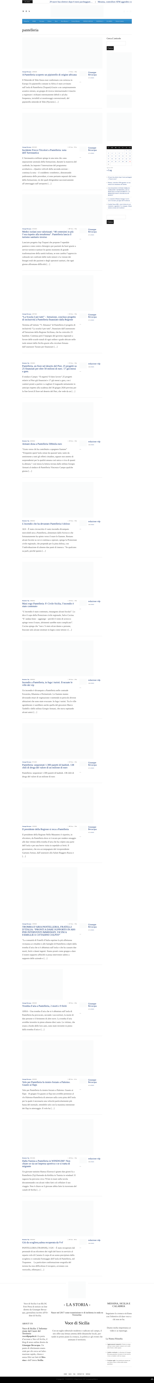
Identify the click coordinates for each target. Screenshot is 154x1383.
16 (130, 156)
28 (122, 161)
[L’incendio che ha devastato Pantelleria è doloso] (57, 499)
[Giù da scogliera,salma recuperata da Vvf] (57, 1218)
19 (115, 158)
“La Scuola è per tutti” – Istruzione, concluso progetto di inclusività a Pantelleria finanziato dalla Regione (49, 318)
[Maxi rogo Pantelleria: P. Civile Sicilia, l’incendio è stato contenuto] (57, 579)
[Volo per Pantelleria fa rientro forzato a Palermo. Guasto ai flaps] (57, 1058)
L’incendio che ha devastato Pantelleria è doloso (46, 523)
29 (126, 161)
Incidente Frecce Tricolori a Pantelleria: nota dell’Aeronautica (44, 151)
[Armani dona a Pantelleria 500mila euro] (57, 420)
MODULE (88, 1374)
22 (126, 158)
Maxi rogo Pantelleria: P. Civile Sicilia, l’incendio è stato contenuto (48, 605)
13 (119, 156)
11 (112, 156)
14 (122, 156)
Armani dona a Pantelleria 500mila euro (42, 443)
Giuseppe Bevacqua (26, 71)
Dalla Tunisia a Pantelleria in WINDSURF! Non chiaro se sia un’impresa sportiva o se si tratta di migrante (46, 1163)
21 (122, 158)
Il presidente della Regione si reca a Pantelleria (45, 829)
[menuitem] (26, 21)
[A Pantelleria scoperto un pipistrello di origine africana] (62, 53)
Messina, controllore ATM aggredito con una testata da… (123, 2)
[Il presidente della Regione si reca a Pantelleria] (57, 805)
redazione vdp (25, 363)
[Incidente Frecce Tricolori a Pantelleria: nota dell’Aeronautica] (62, 128)
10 (108, 156)
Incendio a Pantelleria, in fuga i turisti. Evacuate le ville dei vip (47, 683)
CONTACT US (80, 1374)
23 (130, 158)
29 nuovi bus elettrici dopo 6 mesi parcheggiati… (71, 2)
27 (119, 161)
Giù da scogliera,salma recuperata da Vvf (42, 1242)
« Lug (109, 170)
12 (115, 156)
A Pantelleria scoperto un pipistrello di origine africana (49, 74)
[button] (24, 11)
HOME (65, 1374)
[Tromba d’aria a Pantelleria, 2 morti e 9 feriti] (42, 984)
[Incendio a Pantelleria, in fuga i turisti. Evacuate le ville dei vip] (57, 658)
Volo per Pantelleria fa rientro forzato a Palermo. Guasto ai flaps (46, 1083)
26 (115, 161)
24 (108, 161)
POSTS (92, 77)
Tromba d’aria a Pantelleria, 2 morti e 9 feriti (44, 1006)
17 (108, 158)
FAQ (74, 1374)
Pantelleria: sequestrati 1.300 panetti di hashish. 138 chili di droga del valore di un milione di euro (48, 766)
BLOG (70, 1374)
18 (112, 158)
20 (119, 158)
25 (112, 161)
